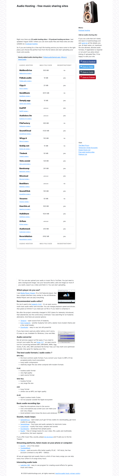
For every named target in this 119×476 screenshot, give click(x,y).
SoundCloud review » (25, 134)
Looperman (24, 426)
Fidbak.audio (47, 57)
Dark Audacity (25, 323)
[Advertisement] (46, 23)
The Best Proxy (84, 145)
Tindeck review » (24, 156)
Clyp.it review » (23, 88)
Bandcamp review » (24, 171)
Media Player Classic (27, 293)
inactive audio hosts (62, 473)
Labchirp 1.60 (25, 465)
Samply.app (56, 57)
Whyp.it (63, 57)
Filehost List (83, 154)
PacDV (22, 431)
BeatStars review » (24, 186)
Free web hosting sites (86, 152)
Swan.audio (22, 59)
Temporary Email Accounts (88, 148)
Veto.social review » (25, 164)
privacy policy (75, 473)
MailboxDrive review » (25, 73)
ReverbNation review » (25, 239)
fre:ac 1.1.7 (40, 342)
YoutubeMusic (25, 448)
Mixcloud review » (24, 179)
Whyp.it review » (24, 141)
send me (85, 43)
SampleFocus (25, 420)
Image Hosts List (84, 150)
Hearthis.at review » (25, 209)
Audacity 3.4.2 (36, 304)
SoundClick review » (25, 194)
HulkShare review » (24, 217)
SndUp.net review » (24, 149)
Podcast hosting (84, 30)
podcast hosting (31, 44)
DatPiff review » (23, 111)
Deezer (22, 450)
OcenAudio (24, 327)
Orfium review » (23, 224)
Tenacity (23, 321)
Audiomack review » (25, 232)
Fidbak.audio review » (25, 81)
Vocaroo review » (24, 201)
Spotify (23, 446)
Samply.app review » (25, 103)
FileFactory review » (25, 126)
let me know (48, 437)
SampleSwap (25, 424)
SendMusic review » (24, 96)
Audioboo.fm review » (25, 118)
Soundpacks (24, 429)
